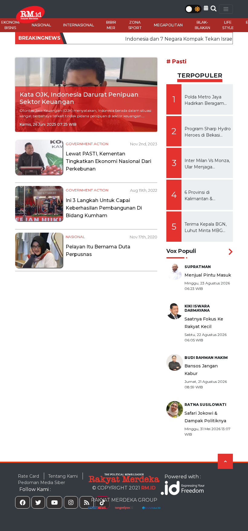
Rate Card (28, 476)
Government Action (87, 143)
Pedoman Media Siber (41, 482)
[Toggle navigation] (226, 9)
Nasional (75, 236)
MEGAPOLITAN (168, 25)
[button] (206, 8)
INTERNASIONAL (78, 25)
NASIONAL (41, 25)
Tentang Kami (63, 476)
